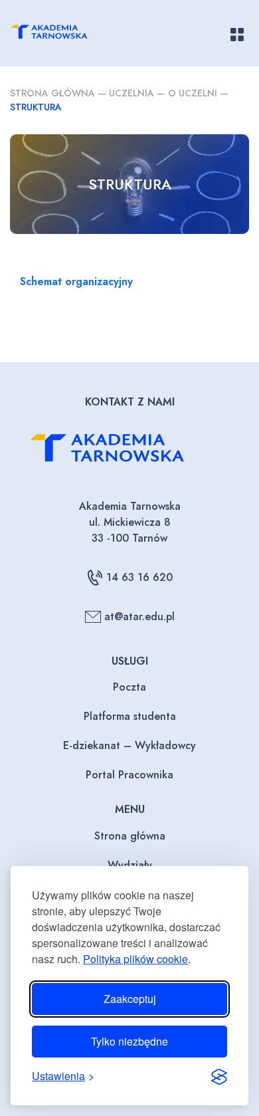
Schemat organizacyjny (76, 281)
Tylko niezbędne (129, 1041)
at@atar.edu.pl (139, 616)
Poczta (129, 687)
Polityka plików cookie (135, 958)
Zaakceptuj (130, 998)
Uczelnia (131, 93)
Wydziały (130, 865)
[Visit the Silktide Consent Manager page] (219, 1076)
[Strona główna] (61, 34)
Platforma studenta (130, 716)
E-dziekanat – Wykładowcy (129, 745)
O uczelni (192, 93)
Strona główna (52, 93)
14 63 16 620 (139, 577)
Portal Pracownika (129, 774)
